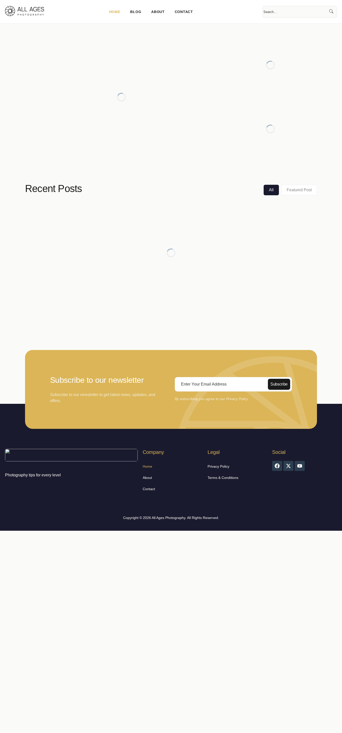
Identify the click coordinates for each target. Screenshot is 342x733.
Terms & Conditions (223, 478)
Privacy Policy (218, 466)
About (158, 12)
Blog (135, 12)
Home (114, 12)
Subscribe (279, 384)
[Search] (331, 12)
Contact (184, 12)
